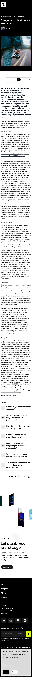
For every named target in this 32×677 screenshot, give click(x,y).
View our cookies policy (10, 657)
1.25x (24, 79)
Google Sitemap (18, 356)
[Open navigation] (30, 4)
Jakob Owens (11, 395)
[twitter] (20, 476)
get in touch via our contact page (15, 391)
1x (18, 79)
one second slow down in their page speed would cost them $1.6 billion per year (15, 155)
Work (3, 584)
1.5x (29, 79)
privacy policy (5, 640)
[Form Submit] (28, 634)
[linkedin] (24, 476)
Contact (4, 597)
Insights (4, 589)
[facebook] (16, 476)
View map (4, 613)
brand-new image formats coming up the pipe (16, 198)
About (3, 593)
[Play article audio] (3, 78)
